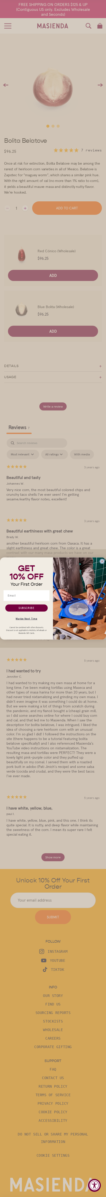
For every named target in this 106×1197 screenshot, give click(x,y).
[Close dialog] (102, 561)
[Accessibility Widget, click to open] (94, 1185)
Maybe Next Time (26, 618)
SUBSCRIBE (26, 608)
